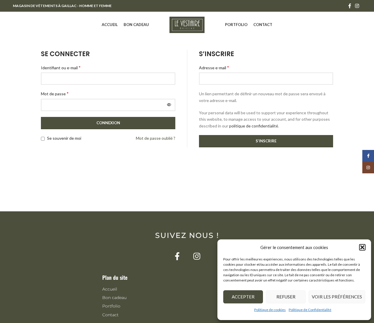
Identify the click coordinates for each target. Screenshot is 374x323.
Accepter (243, 296)
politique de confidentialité (253, 125)
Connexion (108, 122)
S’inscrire (266, 141)
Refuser (285, 296)
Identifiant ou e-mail (61, 67)
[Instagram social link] (357, 5)
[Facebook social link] (349, 5)
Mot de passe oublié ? (155, 138)
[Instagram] (197, 256)
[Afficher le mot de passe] (169, 105)
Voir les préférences (337, 296)
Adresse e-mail (214, 67)
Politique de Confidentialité (310, 310)
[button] (362, 247)
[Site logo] (187, 24)
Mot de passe (55, 93)
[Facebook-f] (177, 256)
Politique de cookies (270, 310)
